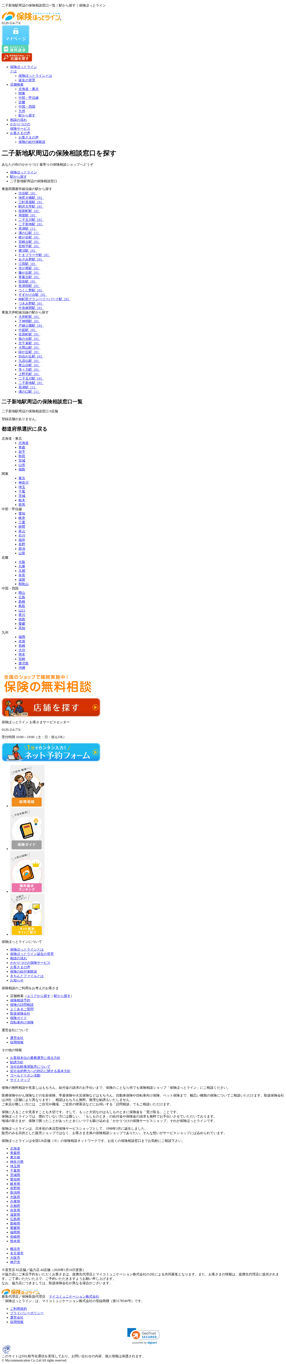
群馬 (21, 504)
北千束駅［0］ (29, 343)
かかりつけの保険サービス (30, 962)
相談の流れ (18, 120)
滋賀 (21, 579)
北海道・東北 (28, 89)
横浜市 (15, 1249)
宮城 (21, 460)
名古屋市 (17, 1253)
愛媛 (21, 623)
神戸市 (15, 1262)
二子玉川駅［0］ (31, 219)
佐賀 (21, 641)
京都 (21, 571)
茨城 (21, 496)
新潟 (21, 548)
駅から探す (26, 115)
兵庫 (21, 566)
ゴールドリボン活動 (25, 1075)
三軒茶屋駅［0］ (31, 202)
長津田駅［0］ (29, 286)
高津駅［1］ (27, 228)
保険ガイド (18, 1018)
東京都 (15, 1157)
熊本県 (15, 1241)
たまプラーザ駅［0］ (34, 255)
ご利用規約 (18, 1308)
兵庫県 (15, 1201)
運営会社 (17, 1038)
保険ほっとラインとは (35, 75)
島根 (21, 601)
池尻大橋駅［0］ (31, 197)
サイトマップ (20, 1080)
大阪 (21, 562)
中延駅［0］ (27, 330)
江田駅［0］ (27, 264)
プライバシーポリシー (27, 1313)
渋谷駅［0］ (27, 193)
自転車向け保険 (22, 1022)
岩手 (21, 451)
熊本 (21, 654)
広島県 (15, 1219)
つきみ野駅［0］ (31, 303)
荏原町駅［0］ (29, 334)
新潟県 (15, 1192)
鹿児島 (23, 663)
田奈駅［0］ (27, 281)
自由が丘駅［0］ (31, 356)
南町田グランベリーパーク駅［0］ (44, 299)
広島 (21, 597)
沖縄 (21, 668)
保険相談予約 (20, 1000)
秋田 (21, 456)
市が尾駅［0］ (29, 268)
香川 (21, 615)
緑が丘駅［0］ (29, 352)
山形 (21, 465)
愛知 (21, 513)
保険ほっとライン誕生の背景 (32, 954)
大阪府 (15, 1197)
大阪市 (15, 1257)
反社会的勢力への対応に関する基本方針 (40, 1071)
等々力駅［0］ (29, 369)
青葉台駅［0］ (29, 277)
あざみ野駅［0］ (31, 259)
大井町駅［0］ (29, 316)
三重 (21, 522)
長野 (21, 544)
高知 (21, 628)
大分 (21, 650)
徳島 (21, 619)
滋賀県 (15, 1214)
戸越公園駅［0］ (31, 325)
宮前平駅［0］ (29, 246)
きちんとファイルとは (27, 976)
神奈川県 (17, 1162)
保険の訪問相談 (22, 1004)
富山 (21, 531)
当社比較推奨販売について (30, 1066)
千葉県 (15, 1170)
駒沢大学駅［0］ (31, 206)
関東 (21, 93)
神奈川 (23, 482)
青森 (21, 447)
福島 (21, 469)
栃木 (21, 500)
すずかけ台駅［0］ (32, 294)
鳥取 (21, 606)
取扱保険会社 (20, 1013)
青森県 (15, 1153)
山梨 (21, 553)
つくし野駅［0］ (31, 290)
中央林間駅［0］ (31, 308)
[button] (144, 1336)
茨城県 (15, 1175)
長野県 (15, 1188)
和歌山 (23, 584)
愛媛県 (15, 1228)
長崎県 (15, 1236)
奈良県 (15, 1210)
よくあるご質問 (22, 1009)
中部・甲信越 (28, 98)
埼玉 (21, 487)
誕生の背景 (26, 80)
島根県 (15, 1223)
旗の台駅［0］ (29, 339)
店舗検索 (17, 84)
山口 (21, 610)
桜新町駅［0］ (29, 211)
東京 (21, 478)
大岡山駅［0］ (29, 347)
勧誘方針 (17, 1062)
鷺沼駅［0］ (27, 250)
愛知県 (15, 1179)
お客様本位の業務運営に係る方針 (35, 1058)
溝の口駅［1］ (29, 233)
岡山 (21, 593)
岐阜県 (15, 1184)
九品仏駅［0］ (29, 361)
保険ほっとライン (23, 172)
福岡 (21, 637)
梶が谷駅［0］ (29, 237)
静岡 (21, 526)
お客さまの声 (20, 133)
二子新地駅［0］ (31, 224)
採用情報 (17, 1042)
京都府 (15, 1206)
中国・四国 (26, 106)
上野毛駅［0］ (29, 374)
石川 (21, 535)
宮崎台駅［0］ (29, 242)
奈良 (21, 575)
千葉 (21, 491)
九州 (21, 111)
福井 (21, 540)
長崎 (21, 645)
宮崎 (21, 659)
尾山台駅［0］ (29, 365)
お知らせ (17, 980)
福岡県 (15, 1232)
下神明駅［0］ (29, 321)
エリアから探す (38, 996)
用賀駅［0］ (27, 215)
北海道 (23, 443)
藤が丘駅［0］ (29, 272)
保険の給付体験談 (31, 142)
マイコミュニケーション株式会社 (74, 1296)
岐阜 (21, 518)
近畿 (21, 102)
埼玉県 (15, 1166)
